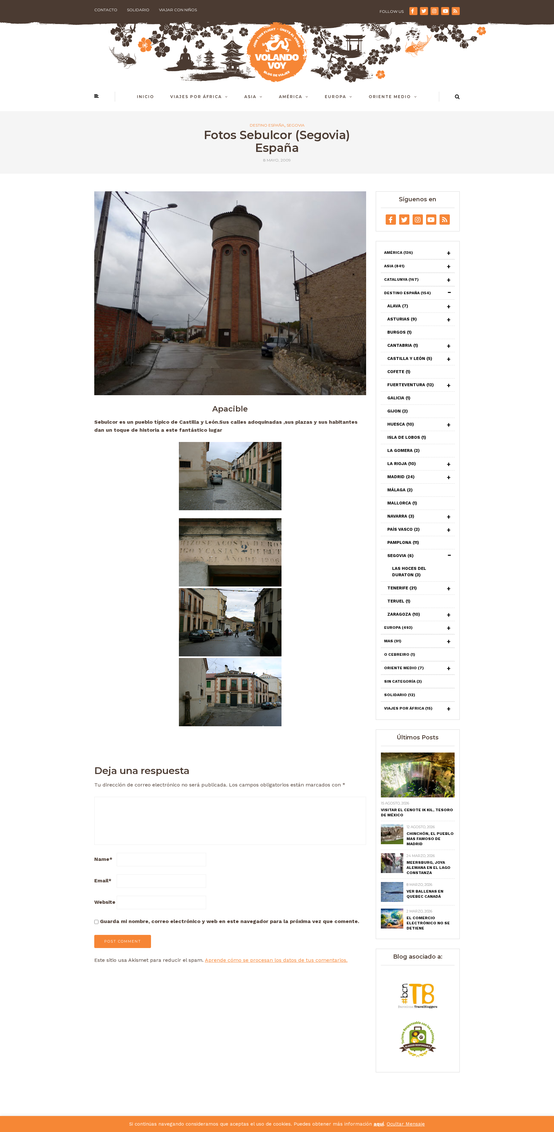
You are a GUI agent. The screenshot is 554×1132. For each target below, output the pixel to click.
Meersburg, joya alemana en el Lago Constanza (428, 867)
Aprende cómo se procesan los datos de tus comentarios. (276, 960)
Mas (392, 641)
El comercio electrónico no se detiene (428, 923)
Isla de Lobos (406, 437)
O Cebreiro (399, 654)
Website (104, 902)
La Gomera (403, 450)
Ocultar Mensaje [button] (406, 1124)
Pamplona (403, 542)
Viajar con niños (178, 9)
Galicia (398, 397)
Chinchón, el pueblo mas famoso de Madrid (430, 838)
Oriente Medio (390, 96)
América (290, 96)
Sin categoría (403, 681)
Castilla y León (409, 358)
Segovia (296, 125)
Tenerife (402, 588)
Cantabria (402, 345)
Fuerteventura (410, 384)
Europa (335, 96)
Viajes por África (196, 96)
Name (103, 859)
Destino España (267, 125)
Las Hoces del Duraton (409, 571)
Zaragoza (403, 614)
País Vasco (403, 529)
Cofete (398, 371)
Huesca (400, 424)
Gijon (397, 411)
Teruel (398, 601)
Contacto (105, 9)
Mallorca (402, 503)
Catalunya (401, 279)
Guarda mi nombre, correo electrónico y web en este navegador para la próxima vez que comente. (229, 921)
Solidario (138, 9)
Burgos (399, 332)
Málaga (400, 489)
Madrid (401, 476)
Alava (397, 306)
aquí (379, 1124)
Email (103, 881)
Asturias (402, 319)
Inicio (145, 96)
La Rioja (401, 463)
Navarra (400, 516)
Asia (250, 96)
